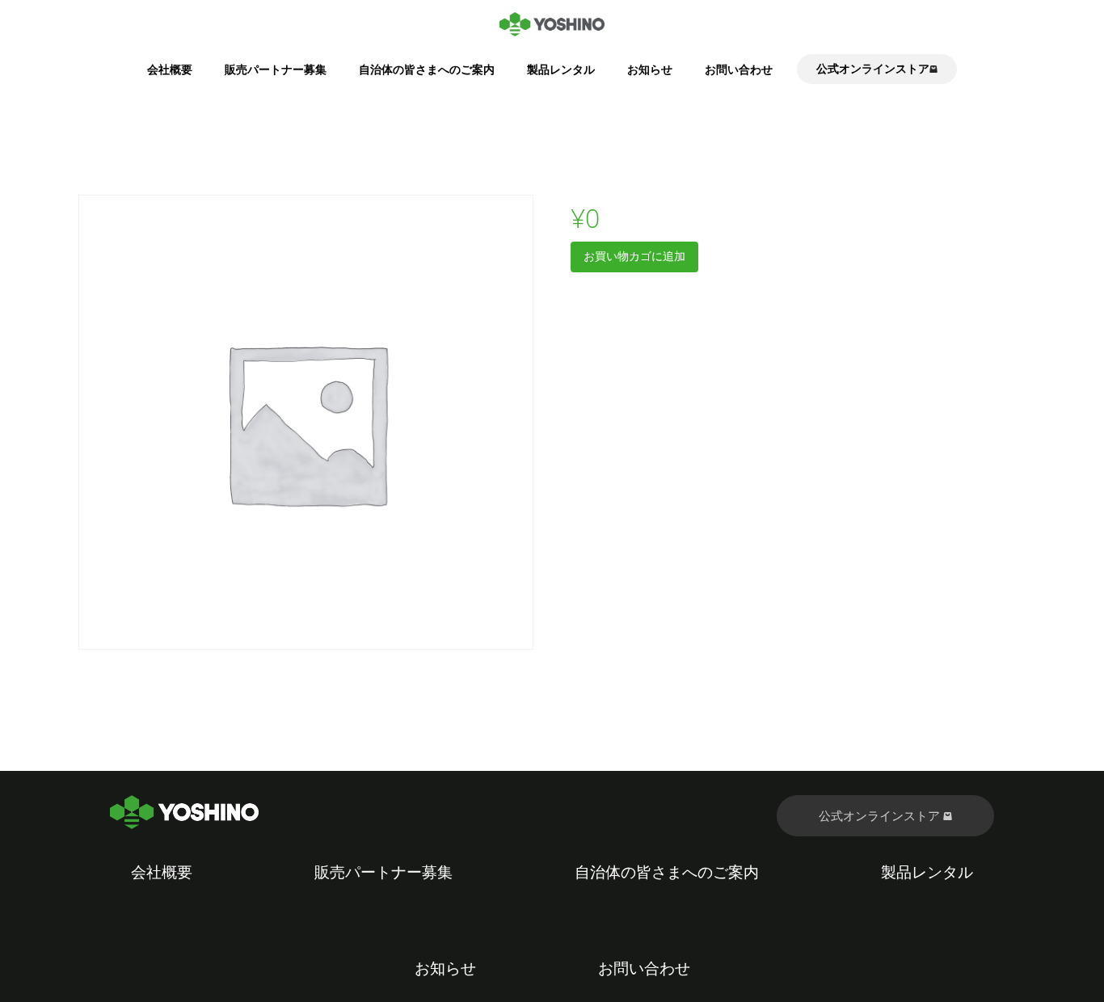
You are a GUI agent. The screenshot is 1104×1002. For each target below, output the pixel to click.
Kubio (747, 991)
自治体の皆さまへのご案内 (427, 69)
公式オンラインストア (881, 815)
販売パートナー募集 (276, 69)
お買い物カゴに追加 (634, 255)
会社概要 (169, 69)
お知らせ (649, 69)
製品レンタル (561, 69)
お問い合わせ (739, 69)
